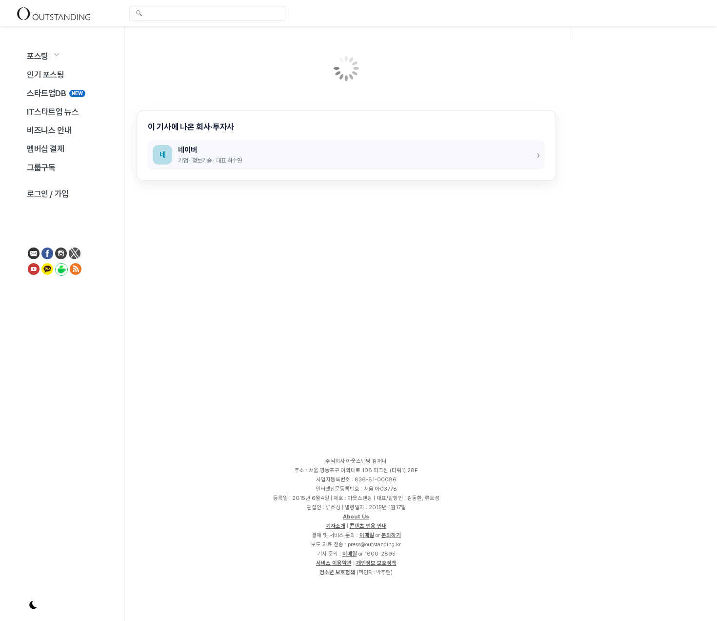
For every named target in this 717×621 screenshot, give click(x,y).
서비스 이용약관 (334, 562)
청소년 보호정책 (337, 572)
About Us (356, 516)
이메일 (366, 535)
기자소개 (335, 525)
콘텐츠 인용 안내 (368, 525)
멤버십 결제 (45, 149)
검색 (139, 14)
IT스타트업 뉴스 (53, 112)
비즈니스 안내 (49, 130)
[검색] (209, 13)
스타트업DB (55, 93)
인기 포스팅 (45, 75)
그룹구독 (41, 167)
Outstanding (53, 13)
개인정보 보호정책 (376, 562)
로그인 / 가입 (48, 194)
